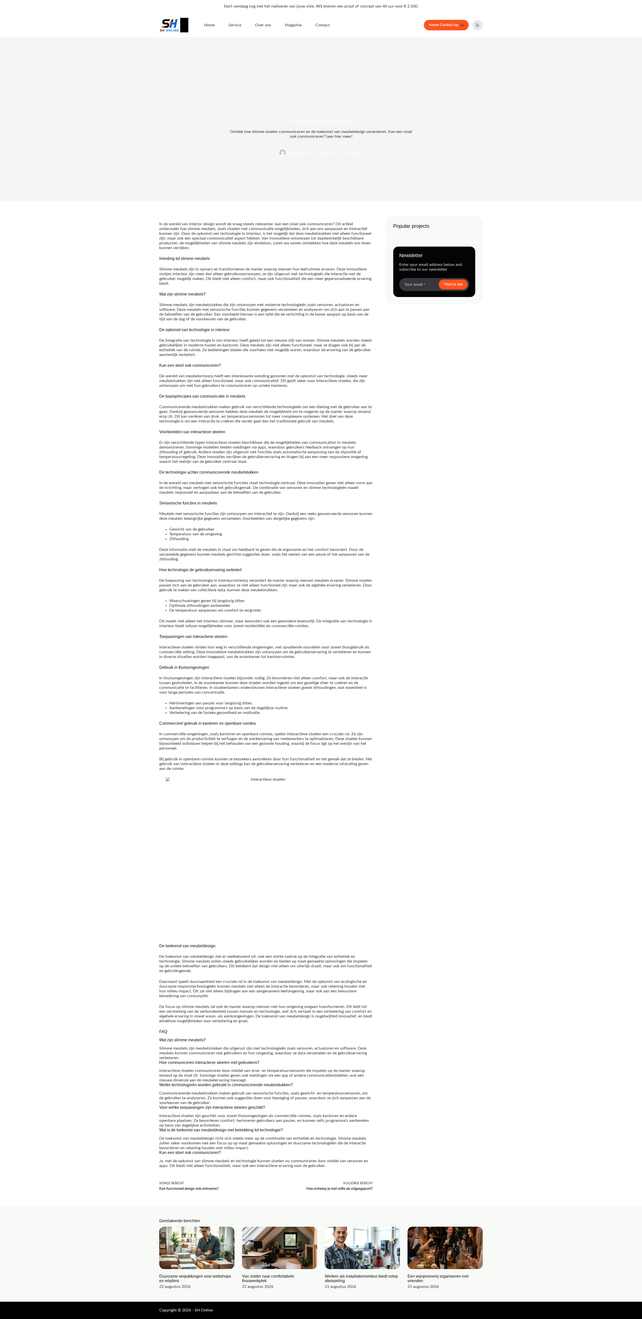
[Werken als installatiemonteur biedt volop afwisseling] (362, 1248)
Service (234, 25)
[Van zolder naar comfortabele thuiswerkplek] (279, 1248)
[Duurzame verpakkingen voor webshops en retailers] (196, 1248)
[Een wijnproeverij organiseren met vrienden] (445, 1248)
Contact (322, 25)
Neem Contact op (443, 25)
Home (209, 25)
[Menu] (477, 25)
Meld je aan (453, 284)
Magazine (293, 25)
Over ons (263, 25)
